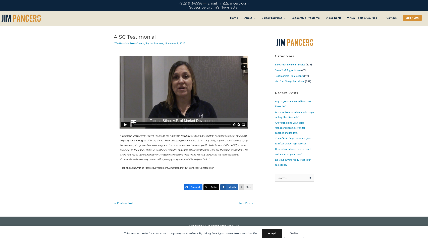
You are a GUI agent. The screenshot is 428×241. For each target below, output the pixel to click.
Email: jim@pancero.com (228, 3)
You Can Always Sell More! (290, 81)
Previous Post (123, 203)
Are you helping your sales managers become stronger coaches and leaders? (290, 127)
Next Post (246, 203)
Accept (272, 233)
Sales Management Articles (290, 64)
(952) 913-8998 (190, 3)
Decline (294, 233)
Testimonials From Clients (129, 43)
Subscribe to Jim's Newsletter (214, 7)
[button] (412, 18)
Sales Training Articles (287, 70)
